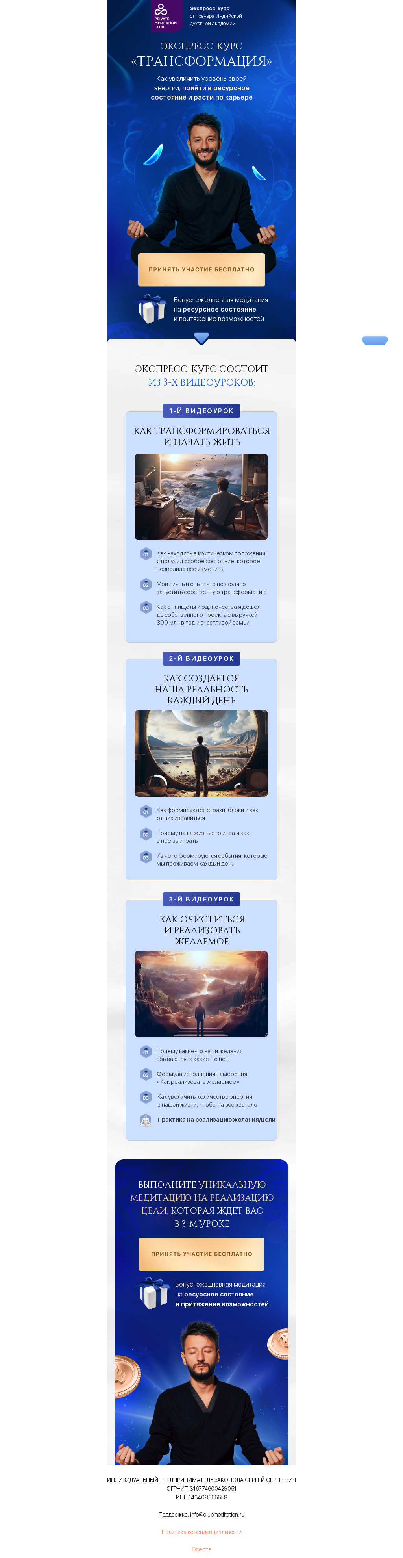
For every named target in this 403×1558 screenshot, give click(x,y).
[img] (201, 270)
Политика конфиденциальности (202, 1532)
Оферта (201, 1549)
